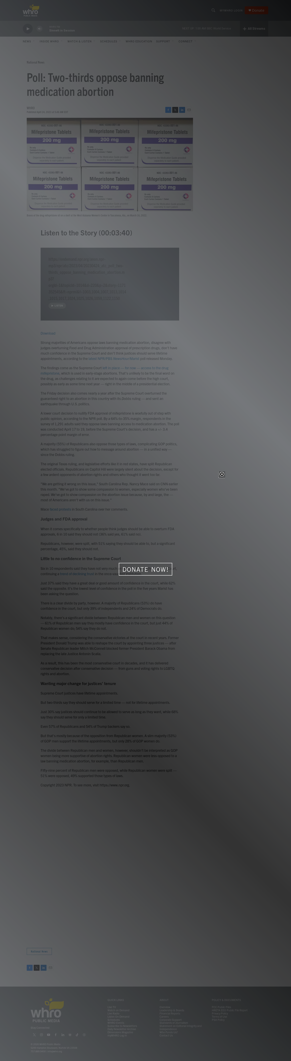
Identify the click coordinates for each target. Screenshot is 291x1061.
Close (222, 475)
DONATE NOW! (145, 569)
